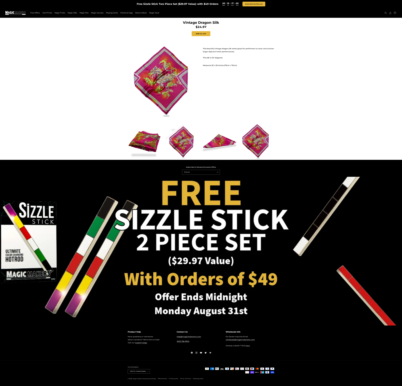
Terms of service (185, 378)
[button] (385, 13)
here (248, 346)
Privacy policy (173, 378)
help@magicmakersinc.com (189, 337)
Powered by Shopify (149, 378)
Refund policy (162, 378)
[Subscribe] (217, 172)
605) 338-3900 (183, 341)
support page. (141, 343)
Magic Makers (137, 378)
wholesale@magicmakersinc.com (240, 340)
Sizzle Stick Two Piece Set (254, 4)
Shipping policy (198, 378)
